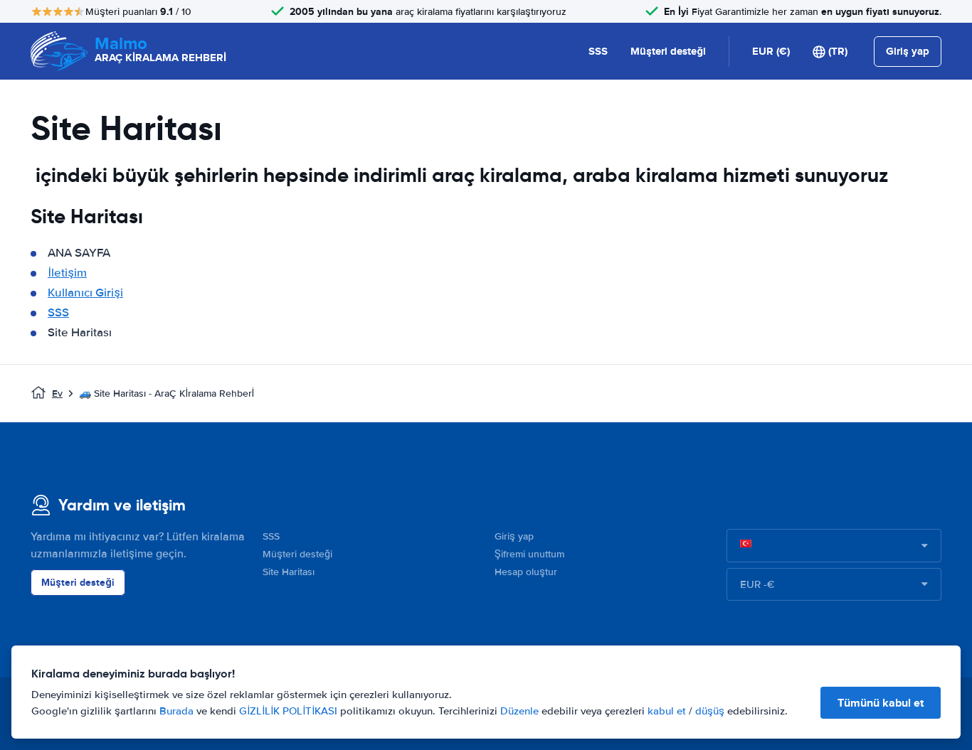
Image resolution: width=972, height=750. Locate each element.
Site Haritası (289, 572)
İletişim (67, 272)
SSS (598, 51)
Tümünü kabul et (881, 703)
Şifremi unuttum (529, 554)
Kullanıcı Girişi (85, 292)
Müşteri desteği (668, 51)
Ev (57, 393)
